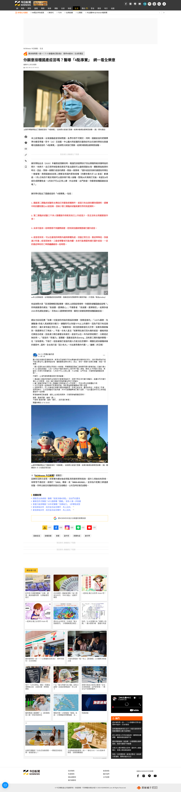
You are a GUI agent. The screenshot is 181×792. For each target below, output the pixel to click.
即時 (29, 8)
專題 (42, 8)
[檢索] (159, 4)
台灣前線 (69, 12)
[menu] (17, 8)
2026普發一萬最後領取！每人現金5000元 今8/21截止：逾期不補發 (65, 595)
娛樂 (49, 8)
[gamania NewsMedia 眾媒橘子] (147, 787)
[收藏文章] (25, 166)
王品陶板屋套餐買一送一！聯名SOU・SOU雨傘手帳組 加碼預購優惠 (86, 751)
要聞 (36, 8)
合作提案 (106, 777)
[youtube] (139, 4)
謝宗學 (87, 536)
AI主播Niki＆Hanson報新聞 (97, 12)
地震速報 (85, 713)
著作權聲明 (72, 780)
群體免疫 (77, 536)
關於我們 (106, 774)
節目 (99, 8)
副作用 (66, 536)
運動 (56, 8)
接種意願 (48, 536)
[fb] (126, 4)
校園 (112, 8)
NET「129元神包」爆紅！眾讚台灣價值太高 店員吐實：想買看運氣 (37, 687)
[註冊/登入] (164, 4)
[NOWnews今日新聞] (23, 3)
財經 (69, 8)
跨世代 (51, 12)
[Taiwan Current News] (144, 4)
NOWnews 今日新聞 (30, 48)
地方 (106, 8)
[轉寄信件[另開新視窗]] (25, 148)
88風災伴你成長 (38, 12)
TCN (60, 12)
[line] (135, 4)
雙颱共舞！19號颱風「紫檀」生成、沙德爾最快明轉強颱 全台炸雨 (65, 714)
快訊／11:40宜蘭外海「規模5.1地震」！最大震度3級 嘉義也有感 (94, 622)
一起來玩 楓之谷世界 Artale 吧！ (94, 593)
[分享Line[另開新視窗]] (25, 143)
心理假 (79, 12)
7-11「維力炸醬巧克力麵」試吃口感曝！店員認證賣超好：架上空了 (66, 687)
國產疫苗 (36, 536)
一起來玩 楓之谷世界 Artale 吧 (36, 621)
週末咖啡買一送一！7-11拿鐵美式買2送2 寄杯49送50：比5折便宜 (44, 660)
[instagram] (130, 4)
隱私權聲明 (72, 777)
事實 (57, 536)
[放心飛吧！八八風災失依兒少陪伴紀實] (40, 3)
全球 (63, 8)
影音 (92, 8)
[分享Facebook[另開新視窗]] (25, 137)
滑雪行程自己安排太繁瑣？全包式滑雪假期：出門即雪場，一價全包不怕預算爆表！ (93, 687)
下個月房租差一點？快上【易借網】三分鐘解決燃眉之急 (87, 660)
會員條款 (106, 770)
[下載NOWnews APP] (154, 4)
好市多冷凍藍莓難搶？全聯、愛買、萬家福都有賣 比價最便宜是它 (37, 595)
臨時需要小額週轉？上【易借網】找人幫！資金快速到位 (37, 714)
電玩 (83, 8)
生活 (76, 8)
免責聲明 (71, 774)
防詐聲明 (71, 770)
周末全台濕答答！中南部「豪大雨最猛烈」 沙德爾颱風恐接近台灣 (66, 622)
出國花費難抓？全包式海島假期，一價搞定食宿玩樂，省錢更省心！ (43, 751)
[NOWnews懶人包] (149, 4)
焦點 (22, 8)
